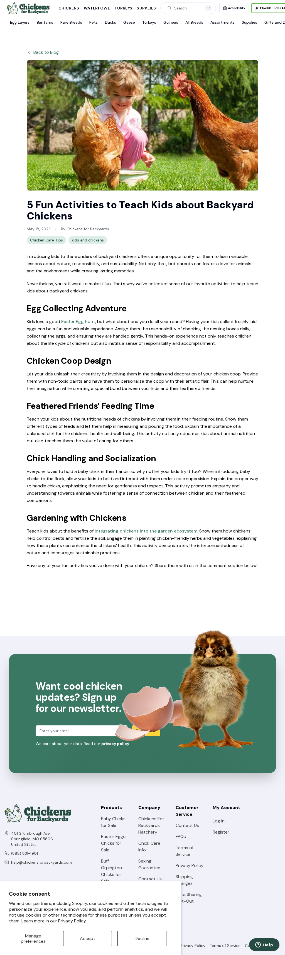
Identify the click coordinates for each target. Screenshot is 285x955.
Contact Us (150, 879)
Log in (219, 821)
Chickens (68, 8)
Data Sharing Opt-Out (189, 898)
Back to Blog (46, 52)
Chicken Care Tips (46, 240)
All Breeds (194, 22)
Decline (142, 938)
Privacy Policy (72, 921)
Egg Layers (20, 22)
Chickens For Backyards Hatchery (151, 825)
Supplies (146, 8)
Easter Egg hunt (78, 321)
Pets (93, 22)
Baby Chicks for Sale (113, 822)
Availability (236, 8)
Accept (87, 938)
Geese (129, 22)
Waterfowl (97, 8)
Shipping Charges (184, 880)
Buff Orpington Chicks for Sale (111, 871)
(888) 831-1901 (24, 853)
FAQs (181, 836)
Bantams (45, 22)
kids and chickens (88, 240)
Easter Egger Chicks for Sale (114, 843)
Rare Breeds (71, 22)
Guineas (170, 22)
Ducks (110, 22)
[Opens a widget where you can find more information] (264, 945)
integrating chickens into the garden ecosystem (146, 531)
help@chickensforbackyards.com (41, 862)
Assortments (222, 22)
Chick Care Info (149, 846)
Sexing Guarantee (149, 864)
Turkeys (123, 8)
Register (221, 832)
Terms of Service (184, 851)
